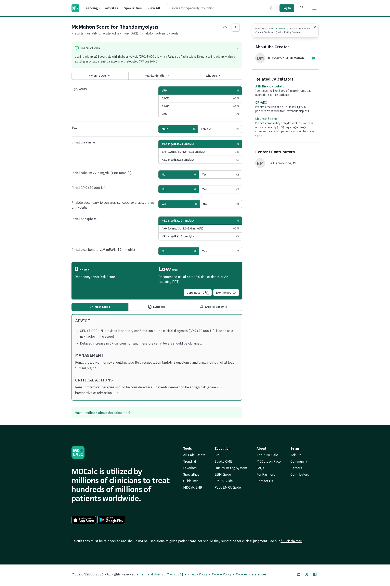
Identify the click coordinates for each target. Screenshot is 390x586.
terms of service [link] (276, 28)
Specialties (133, 8)
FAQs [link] (260, 468)
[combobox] (221, 8)
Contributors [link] (299, 474)
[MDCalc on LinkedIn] (298, 574)
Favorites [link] (190, 468)
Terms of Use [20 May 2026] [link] (161, 574)
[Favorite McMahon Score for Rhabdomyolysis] (225, 28)
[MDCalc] (75, 8)
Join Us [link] (295, 455)
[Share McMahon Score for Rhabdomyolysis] (236, 28)
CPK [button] (142, 56)
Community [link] (298, 461)
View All (153, 8)
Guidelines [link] (190, 481)
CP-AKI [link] (261, 102)
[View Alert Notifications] (301, 8)
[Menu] (314, 8)
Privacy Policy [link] (197, 574)
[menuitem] (91, 8)
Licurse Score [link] (266, 119)
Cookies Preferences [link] (251, 574)
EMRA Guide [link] (224, 481)
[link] (84, 520)
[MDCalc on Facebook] (314, 574)
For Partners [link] (266, 474)
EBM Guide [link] (223, 474)
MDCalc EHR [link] (192, 487)
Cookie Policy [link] (222, 574)
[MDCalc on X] (306, 574)
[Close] (314, 27)
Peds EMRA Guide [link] (228, 487)
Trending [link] (189, 461)
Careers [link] (296, 468)
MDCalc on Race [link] (269, 461)
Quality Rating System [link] (231, 468)
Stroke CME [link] (223, 461)
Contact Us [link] (265, 481)
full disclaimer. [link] (291, 541)
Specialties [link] (191, 474)
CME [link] (218, 455)
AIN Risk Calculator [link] (270, 86)
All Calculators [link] (194, 455)
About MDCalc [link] (267, 455)
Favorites (110, 8)
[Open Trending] (99, 8)
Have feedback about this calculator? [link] (102, 413)
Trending (91, 8)
